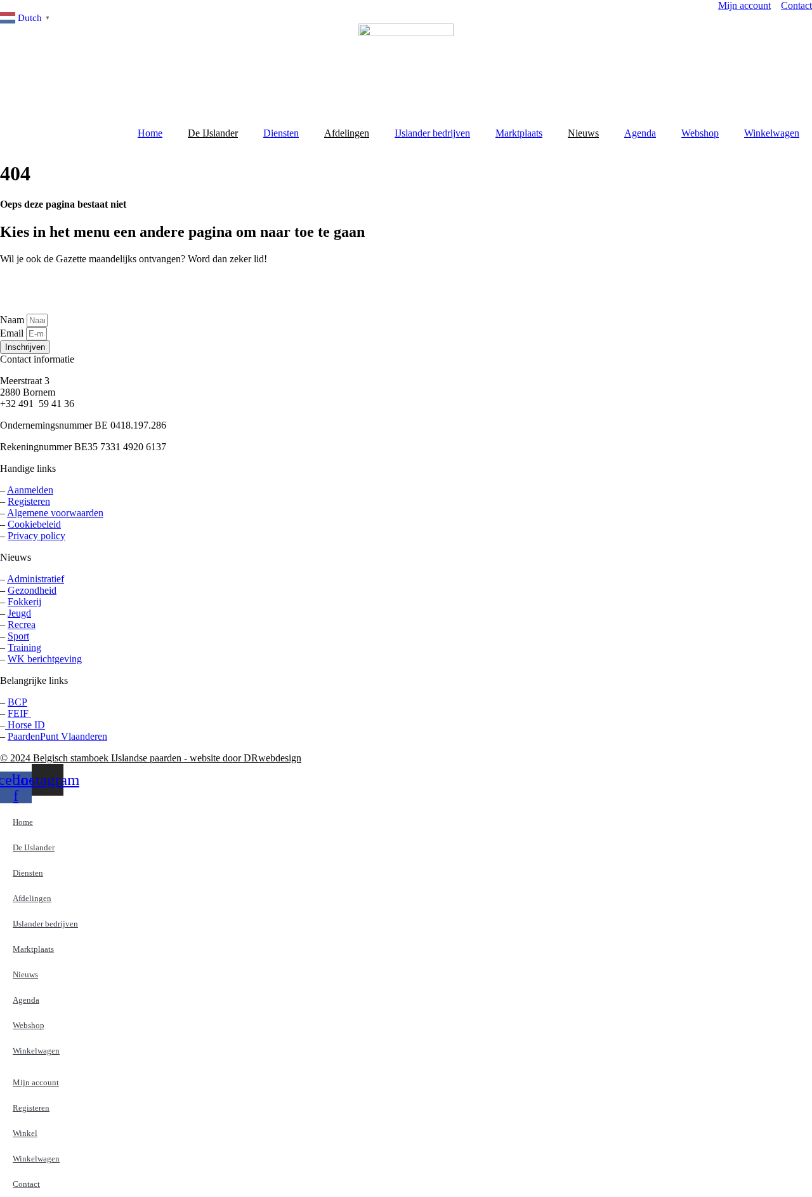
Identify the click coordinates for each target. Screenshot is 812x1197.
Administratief (35, 578)
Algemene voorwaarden (55, 512)
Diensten (281, 133)
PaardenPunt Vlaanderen (57, 736)
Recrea (22, 624)
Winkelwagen (771, 133)
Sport (18, 636)
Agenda (640, 133)
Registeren (29, 501)
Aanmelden (30, 490)
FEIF (19, 713)
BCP (17, 702)
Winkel (25, 1133)
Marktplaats (518, 133)
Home (150, 133)
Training (24, 647)
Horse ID (25, 724)
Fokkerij (24, 601)
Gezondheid (32, 590)
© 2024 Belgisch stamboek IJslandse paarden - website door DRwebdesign (150, 757)
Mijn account (36, 1082)
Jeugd (19, 613)
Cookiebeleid (34, 524)
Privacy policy (36, 535)
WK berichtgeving (45, 658)
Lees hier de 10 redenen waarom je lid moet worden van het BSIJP (68, 289)
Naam (13, 319)
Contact (26, 1184)
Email (13, 333)
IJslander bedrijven (432, 133)
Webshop (700, 133)
